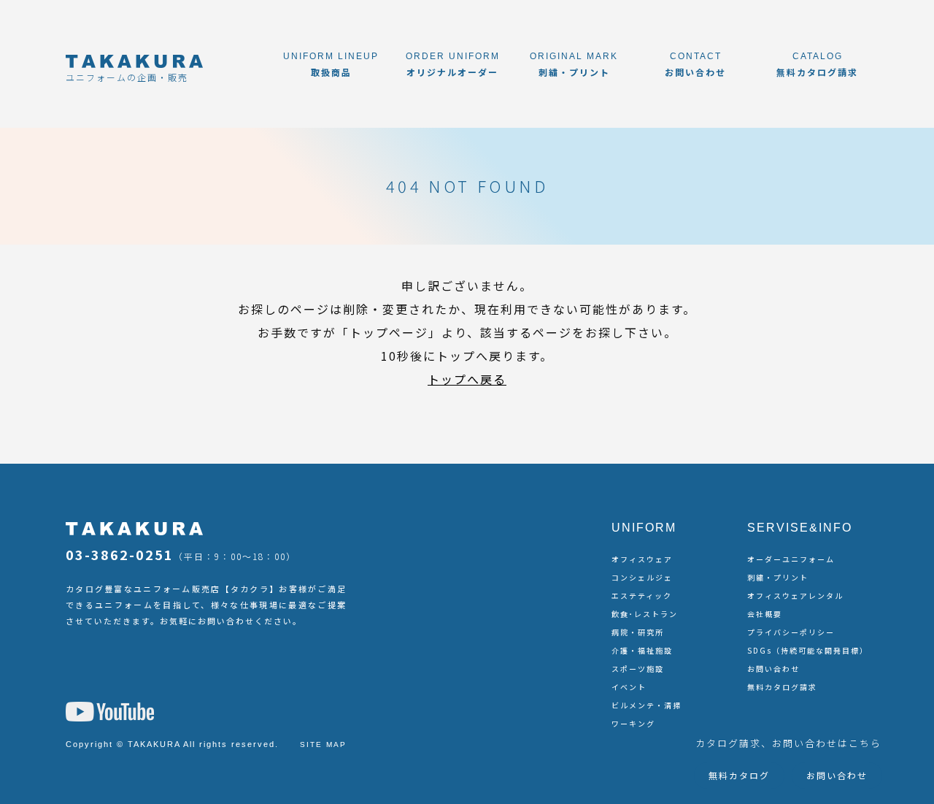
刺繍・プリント (777, 577)
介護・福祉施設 (642, 650)
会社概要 (764, 613)
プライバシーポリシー (791, 632)
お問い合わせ (773, 668)
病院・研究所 (637, 632)
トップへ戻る (467, 379)
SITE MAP (323, 744)
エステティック (641, 595)
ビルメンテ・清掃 (646, 705)
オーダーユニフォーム (791, 559)
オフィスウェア (642, 559)
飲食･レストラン (644, 613)
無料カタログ (739, 775)
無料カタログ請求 (782, 686)
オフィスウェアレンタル (795, 595)
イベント (629, 686)
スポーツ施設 (637, 668)
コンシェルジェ (642, 577)
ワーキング (633, 723)
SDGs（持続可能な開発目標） (807, 650)
